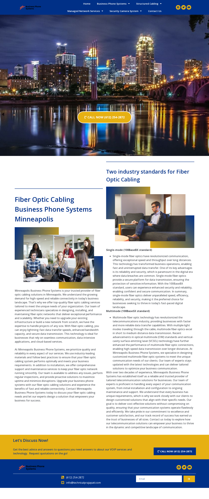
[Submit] (189, 479)
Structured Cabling (147, 3)
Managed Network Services (83, 11)
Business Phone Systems (112, 3)
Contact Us (154, 11)
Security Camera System (124, 11)
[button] (104, 117)
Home (86, 3)
